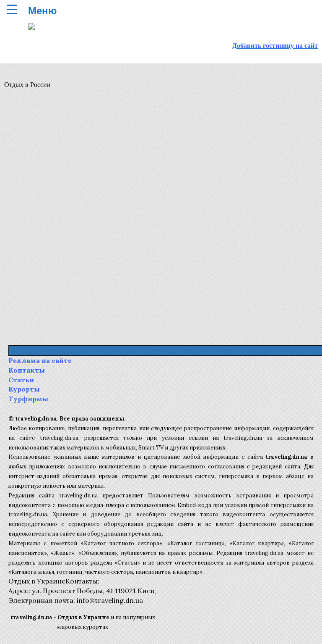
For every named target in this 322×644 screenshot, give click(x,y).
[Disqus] (161, 213)
